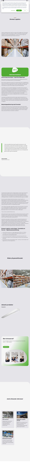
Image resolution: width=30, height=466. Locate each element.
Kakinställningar (13, 10)
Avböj (25, 10)
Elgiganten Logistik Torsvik (21, 420)
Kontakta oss (6, 346)
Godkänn (19, 10)
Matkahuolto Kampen (7, 438)
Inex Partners (5, 419)
